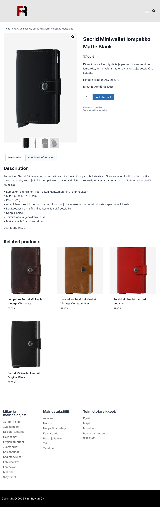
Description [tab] (15, 157)
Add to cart (103, 97)
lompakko (93, 110)
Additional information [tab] (41, 157)
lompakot (103, 110)
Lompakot (97, 107)
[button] (147, 11)
